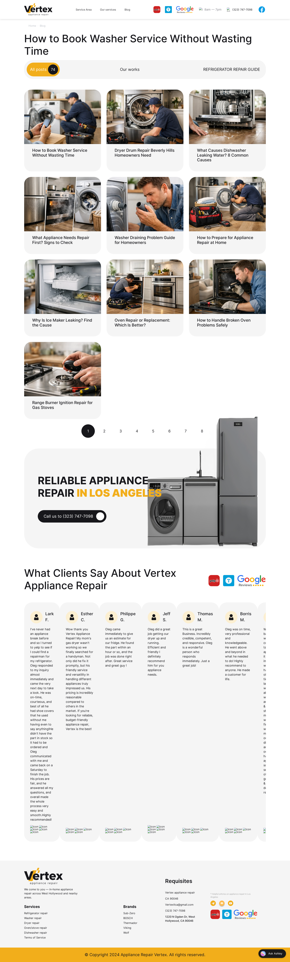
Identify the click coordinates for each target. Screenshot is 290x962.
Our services (108, 9)
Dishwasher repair (35, 932)
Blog (127, 9)
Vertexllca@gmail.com (179, 904)
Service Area (84, 9)
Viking (127, 927)
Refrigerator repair (36, 913)
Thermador (130, 923)
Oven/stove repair (35, 927)
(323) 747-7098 (175, 910)
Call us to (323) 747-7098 (68, 516)
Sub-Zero (129, 913)
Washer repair (33, 918)
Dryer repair (31, 923)
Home (32, 25)
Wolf (126, 932)
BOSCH (128, 918)
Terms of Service (35, 937)
